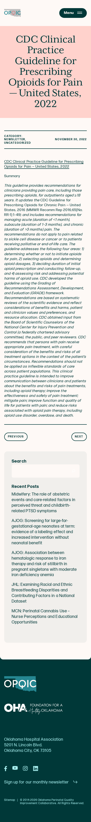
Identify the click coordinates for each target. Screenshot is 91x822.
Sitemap (9, 800)
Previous (16, 436)
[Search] (74, 471)
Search (19, 461)
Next (79, 436)
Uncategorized (17, 143)
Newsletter (14, 139)
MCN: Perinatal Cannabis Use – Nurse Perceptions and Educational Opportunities (45, 617)
